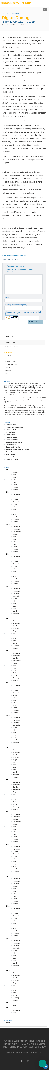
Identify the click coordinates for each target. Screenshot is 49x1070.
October (16, 499)
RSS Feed (9, 1023)
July (14, 475)
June (14, 477)
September (16, 502)
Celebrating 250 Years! (14, 442)
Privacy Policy (38, 1052)
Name (7, 297)
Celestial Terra (11, 425)
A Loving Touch (11, 437)
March (15, 484)
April (14, 482)
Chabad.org (19, 1052)
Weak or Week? (11, 457)
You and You (10, 432)
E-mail (16, 305)
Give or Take (10, 452)
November (16, 497)
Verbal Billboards (12, 439)
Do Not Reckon (11, 444)
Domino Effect (11, 430)
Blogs (5, 13)
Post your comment (15, 266)
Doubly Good (10, 435)
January (15, 489)
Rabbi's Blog (14, 13)
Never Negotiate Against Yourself (17, 449)
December (16, 494)
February (16, 487)
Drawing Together (12, 459)
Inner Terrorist (11, 454)
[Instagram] (27, 1060)
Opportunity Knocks (13, 447)
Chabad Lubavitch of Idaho (16, 3)
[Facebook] (21, 1060)
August (15, 472)
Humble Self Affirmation (14, 427)
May (14, 480)
